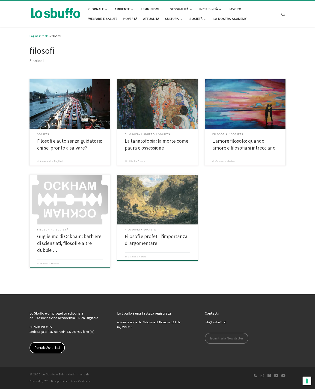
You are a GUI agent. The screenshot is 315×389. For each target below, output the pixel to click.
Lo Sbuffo (48, 374)
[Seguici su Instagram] (262, 376)
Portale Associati (47, 347)
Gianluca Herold (49, 263)
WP (46, 381)
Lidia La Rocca (136, 161)
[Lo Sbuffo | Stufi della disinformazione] (55, 13)
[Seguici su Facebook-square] (269, 376)
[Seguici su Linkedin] (276, 376)
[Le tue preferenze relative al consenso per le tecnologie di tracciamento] (307, 381)
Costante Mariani (225, 161)
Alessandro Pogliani (51, 161)
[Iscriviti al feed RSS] (255, 376)
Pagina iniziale (39, 36)
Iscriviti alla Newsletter (226, 338)
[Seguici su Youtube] (283, 376)
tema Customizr (81, 381)
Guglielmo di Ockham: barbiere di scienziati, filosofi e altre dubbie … (69, 243)
